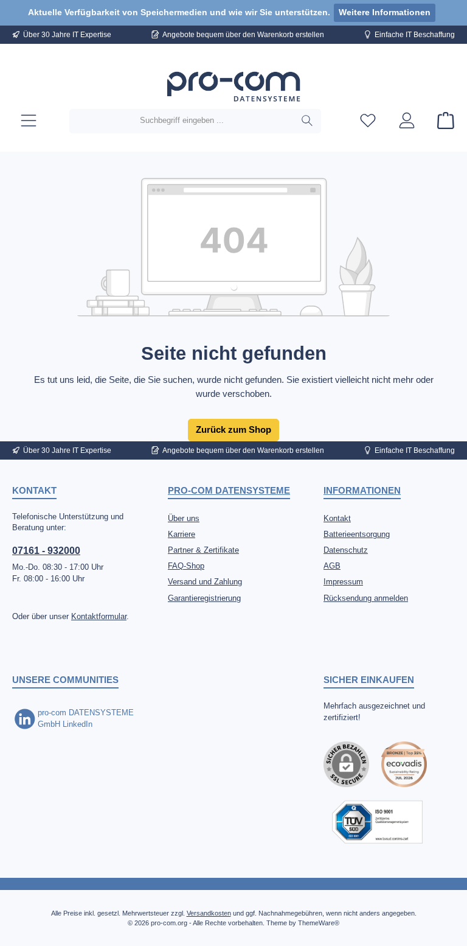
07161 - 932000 (46, 550)
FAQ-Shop (186, 566)
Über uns (183, 518)
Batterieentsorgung (356, 534)
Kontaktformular (98, 616)
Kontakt (337, 518)
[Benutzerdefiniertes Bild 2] (377, 822)
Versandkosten (209, 913)
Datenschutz (345, 550)
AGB (332, 566)
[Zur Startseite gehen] (233, 87)
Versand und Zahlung (205, 582)
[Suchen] (307, 121)
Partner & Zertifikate (203, 550)
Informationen (362, 490)
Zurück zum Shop (233, 429)
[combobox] (181, 121)
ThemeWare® (318, 923)
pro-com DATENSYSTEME (229, 490)
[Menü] (28, 120)
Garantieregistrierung (204, 598)
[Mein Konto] (406, 120)
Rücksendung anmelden (365, 598)
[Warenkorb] (442, 120)
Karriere (181, 534)
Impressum (343, 582)
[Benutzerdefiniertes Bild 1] (404, 764)
